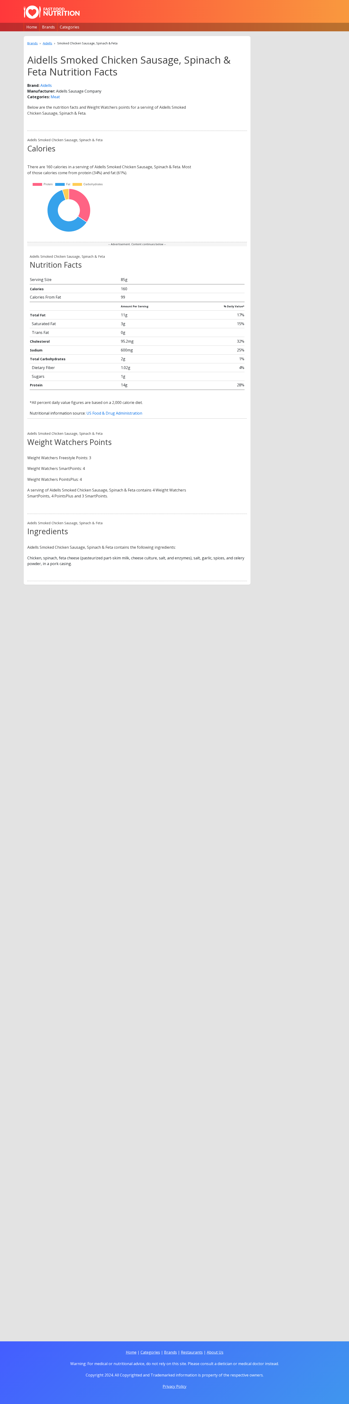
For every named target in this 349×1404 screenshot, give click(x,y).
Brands (48, 27)
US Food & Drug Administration (114, 413)
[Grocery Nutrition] (52, 12)
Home (31, 27)
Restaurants (192, 1352)
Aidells (46, 85)
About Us (215, 1352)
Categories (69, 27)
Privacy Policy (174, 1386)
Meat (55, 96)
